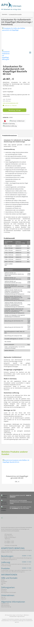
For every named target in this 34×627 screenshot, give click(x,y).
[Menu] (30, 52)
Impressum (3, 599)
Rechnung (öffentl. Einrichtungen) (8, 592)
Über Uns (3, 597)
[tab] (9, 135)
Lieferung (3, 583)
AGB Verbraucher (5, 603)
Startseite (4, 14)
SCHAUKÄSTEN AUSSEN (15, 14)
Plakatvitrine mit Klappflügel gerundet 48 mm (17, 477)
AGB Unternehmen (5, 605)
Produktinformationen (9, 135)
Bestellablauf (4, 581)
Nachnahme (4, 591)
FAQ (2, 584)
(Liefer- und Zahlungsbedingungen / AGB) (10, 103)
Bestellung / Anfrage (15, 110)
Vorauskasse (4, 589)
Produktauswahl (9, 238)
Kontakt (3, 580)
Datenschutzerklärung (6, 606)
